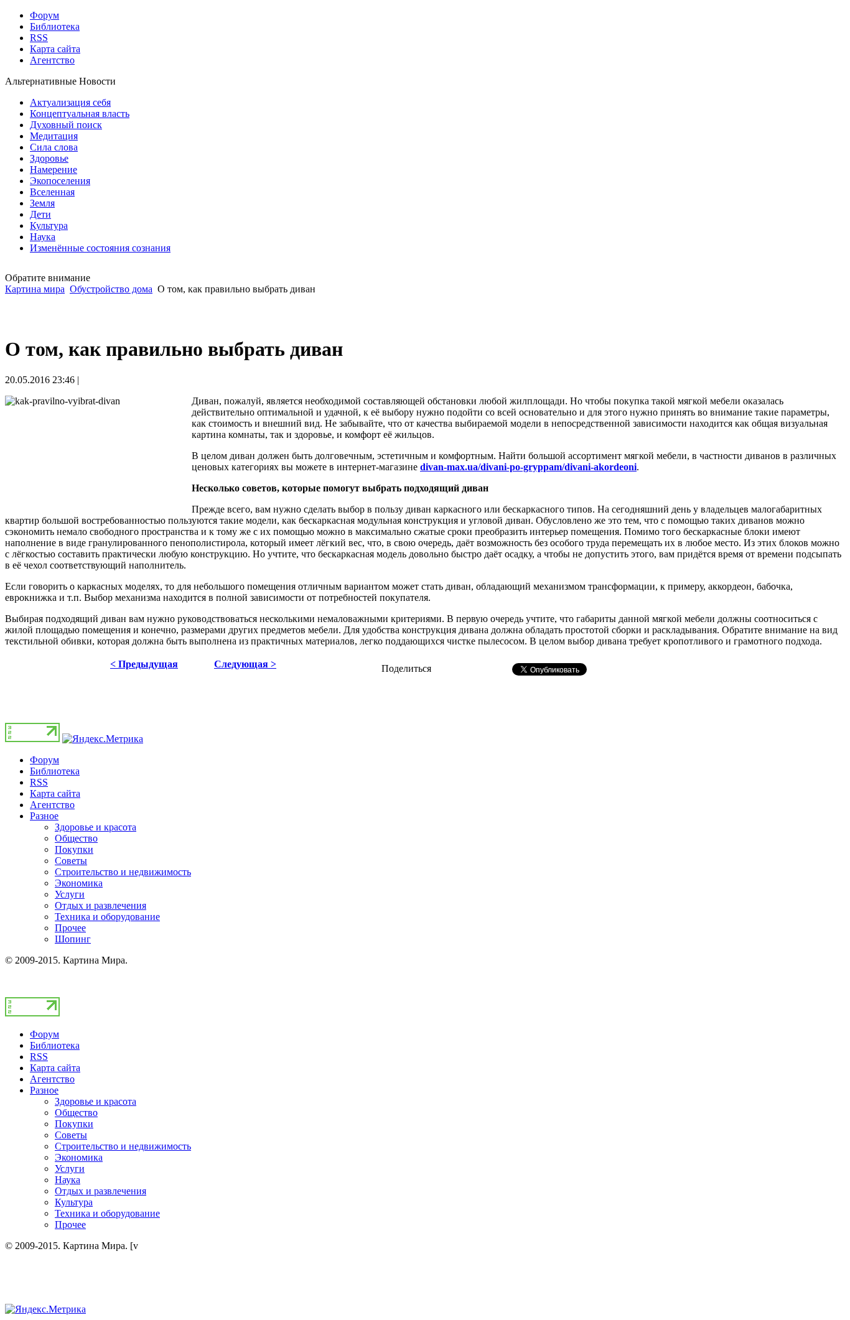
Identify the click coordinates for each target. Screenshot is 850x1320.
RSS (39, 782)
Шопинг (73, 939)
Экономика (79, 883)
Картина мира (35, 289)
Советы (71, 860)
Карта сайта (55, 793)
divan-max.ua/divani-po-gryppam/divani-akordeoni (528, 467)
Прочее (70, 928)
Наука (67, 1179)
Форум (44, 760)
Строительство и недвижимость (123, 872)
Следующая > (245, 664)
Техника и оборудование (107, 916)
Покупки (74, 849)
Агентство (52, 804)
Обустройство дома (111, 289)
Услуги (70, 894)
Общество (76, 838)
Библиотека (55, 771)
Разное (44, 816)
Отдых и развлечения (100, 905)
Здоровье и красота (95, 827)
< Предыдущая (144, 664)
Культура (74, 1202)
